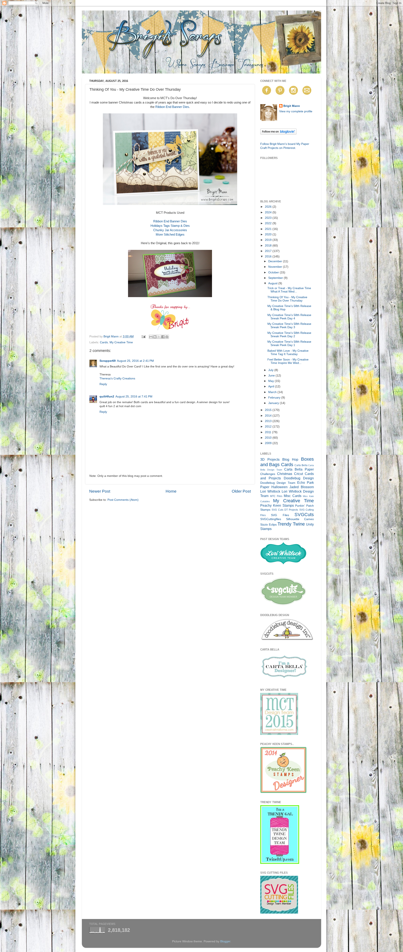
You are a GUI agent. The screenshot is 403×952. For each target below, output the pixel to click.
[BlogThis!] (155, 337)
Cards (104, 342)
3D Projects (270, 459)
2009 (268, 443)
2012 (268, 426)
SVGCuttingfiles (270, 519)
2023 (268, 217)
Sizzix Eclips (268, 524)
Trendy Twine (291, 524)
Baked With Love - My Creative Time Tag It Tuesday (288, 352)
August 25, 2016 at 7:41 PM (133, 396)
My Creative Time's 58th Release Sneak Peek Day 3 (289, 325)
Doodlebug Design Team (277, 482)
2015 (268, 410)
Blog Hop (290, 459)
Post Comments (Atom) (123, 499)
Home (171, 491)
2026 (268, 206)
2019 (268, 239)
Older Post (241, 491)
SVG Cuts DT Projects (285, 509)
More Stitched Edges (170, 234)
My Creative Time (121, 342)
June (272, 375)
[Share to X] (159, 337)
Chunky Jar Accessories (170, 230)
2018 (268, 245)
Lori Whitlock (270, 491)
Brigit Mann (291, 106)
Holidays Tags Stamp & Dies (170, 225)
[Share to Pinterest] (167, 337)
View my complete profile (295, 111)
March (272, 392)
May (271, 381)
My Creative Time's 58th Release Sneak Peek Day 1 (289, 343)
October (274, 272)
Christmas (284, 474)
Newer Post (99, 491)
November (275, 266)
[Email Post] (143, 336)
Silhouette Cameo (300, 519)
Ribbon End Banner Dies (172, 107)
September (276, 277)
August (273, 283)
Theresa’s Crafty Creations (117, 378)
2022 (268, 223)
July (271, 370)
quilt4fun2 (106, 396)
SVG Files (280, 515)
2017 (268, 251)
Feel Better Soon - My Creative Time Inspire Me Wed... (288, 361)
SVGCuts (304, 514)
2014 (268, 415)
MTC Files (276, 496)
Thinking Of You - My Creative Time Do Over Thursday (287, 299)
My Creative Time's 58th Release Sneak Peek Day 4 (289, 316)
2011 (268, 432)
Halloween (279, 487)
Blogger (225, 941)
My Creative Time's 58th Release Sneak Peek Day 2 (289, 334)
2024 (268, 212)
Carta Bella (300, 465)
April (271, 386)
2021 (268, 229)
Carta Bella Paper (299, 469)
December (275, 261)
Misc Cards (292, 496)
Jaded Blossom (301, 487)
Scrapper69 (107, 360)
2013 (268, 421)
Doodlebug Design (299, 478)
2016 (268, 256)
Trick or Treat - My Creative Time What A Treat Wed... (289, 290)
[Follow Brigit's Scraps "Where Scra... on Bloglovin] (278, 133)
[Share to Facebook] (163, 337)
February (274, 397)
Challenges (267, 474)
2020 (268, 234)
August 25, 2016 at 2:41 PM (135, 360)
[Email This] (151, 337)
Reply (103, 384)
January (274, 403)
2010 (268, 437)
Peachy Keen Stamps (277, 505)
